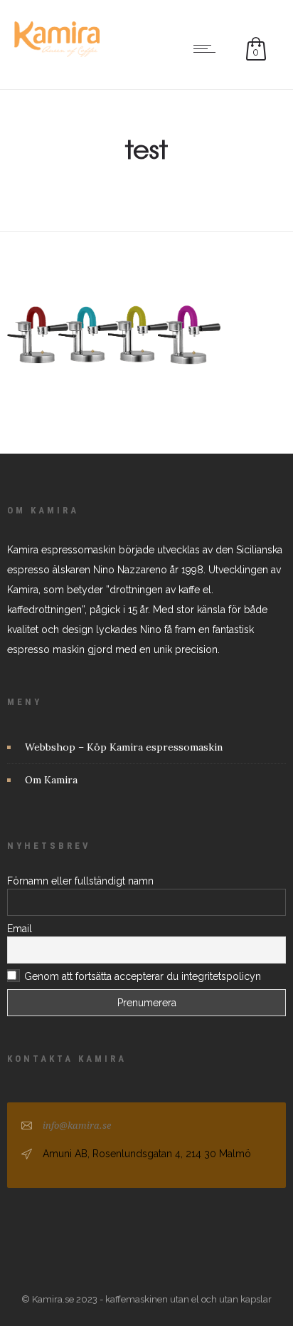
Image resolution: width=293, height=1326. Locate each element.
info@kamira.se (77, 1125)
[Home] (57, 53)
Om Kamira (51, 779)
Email (19, 928)
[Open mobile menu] (207, 48)
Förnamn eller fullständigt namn (80, 881)
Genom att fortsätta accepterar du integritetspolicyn (142, 976)
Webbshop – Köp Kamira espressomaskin (124, 747)
